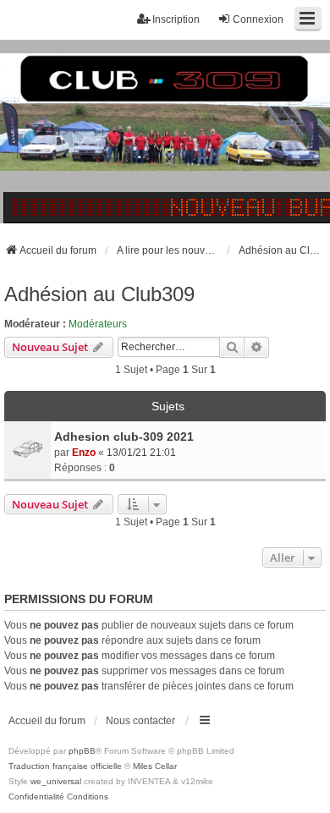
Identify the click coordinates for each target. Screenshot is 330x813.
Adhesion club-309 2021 (124, 436)
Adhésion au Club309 (99, 294)
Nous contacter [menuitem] (140, 721)
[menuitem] (36, 797)
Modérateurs (98, 324)
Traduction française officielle (65, 766)
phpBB (82, 750)
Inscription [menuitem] (176, 19)
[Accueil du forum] (165, 131)
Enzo (84, 453)
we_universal (55, 781)
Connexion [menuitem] (258, 19)
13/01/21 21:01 (141, 453)
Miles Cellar (155, 766)
